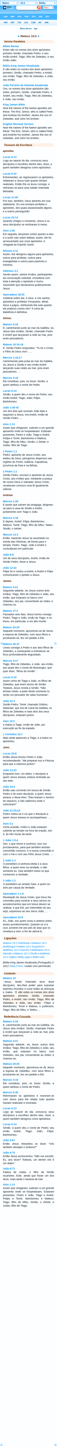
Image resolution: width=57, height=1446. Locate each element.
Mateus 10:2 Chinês (26, 953)
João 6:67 (9, 1140)
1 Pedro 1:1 (10, 451)
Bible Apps (24, 957)
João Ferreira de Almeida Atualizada (25, 85)
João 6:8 (8, 554)
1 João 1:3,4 (10, 840)
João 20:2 (9, 786)
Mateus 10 (9, 978)
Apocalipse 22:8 (13, 917)
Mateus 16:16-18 (13, 344)
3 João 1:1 (9, 880)
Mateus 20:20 (11, 627)
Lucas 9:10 (10, 173)
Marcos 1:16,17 (12, 357)
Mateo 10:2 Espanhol (30, 946)
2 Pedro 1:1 (10, 471)
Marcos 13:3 (10, 534)
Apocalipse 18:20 (13, 294)
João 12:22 (10, 567)
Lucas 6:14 (10, 390)
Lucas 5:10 (10, 677)
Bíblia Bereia (11, 46)
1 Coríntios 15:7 (13, 734)
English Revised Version (18, 124)
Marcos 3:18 (10, 517)
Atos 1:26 (9, 230)
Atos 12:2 (9, 721)
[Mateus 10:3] (53, 650)
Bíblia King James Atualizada (21, 65)
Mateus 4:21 (10, 587)
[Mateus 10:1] (3, 650)
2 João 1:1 (9, 860)
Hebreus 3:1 (10, 270)
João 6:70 (9, 1152)
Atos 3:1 (8, 823)
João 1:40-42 (11, 407)
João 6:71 (9, 1168)
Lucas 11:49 (10, 197)
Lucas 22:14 (10, 217)
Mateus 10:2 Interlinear (16, 943)
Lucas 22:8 (10, 753)
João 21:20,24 (11, 810)
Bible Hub (38, 957)
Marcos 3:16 (10, 377)
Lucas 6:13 (10, 157)
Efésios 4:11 (10, 250)
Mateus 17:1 (10, 610)
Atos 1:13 (9, 424)
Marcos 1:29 (10, 501)
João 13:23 (10, 770)
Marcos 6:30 (10, 1092)
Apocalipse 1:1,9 (13, 893)
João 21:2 (9, 701)
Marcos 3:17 (10, 660)
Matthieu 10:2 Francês (16, 949)
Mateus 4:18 (10, 324)
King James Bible (14, 104)
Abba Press (16, 966)
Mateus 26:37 (11, 644)
